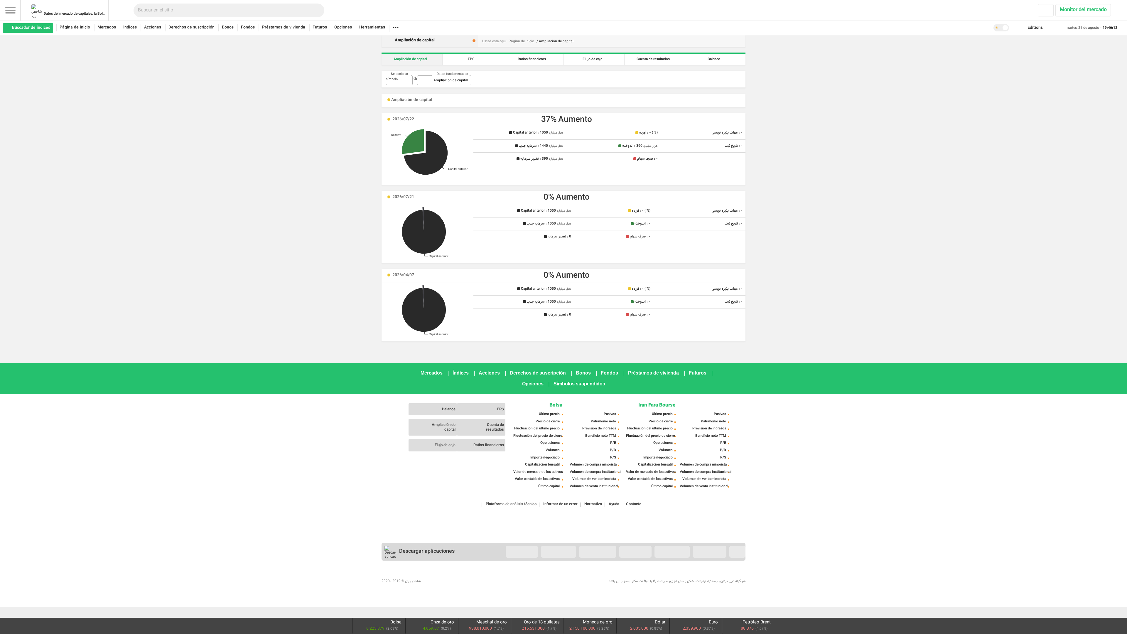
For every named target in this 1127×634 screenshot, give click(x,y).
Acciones (152, 27)
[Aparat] (465, 575)
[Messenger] (700, 575)
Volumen (553, 450)
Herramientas (372, 27)
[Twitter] (401, 575)
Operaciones (550, 443)
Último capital (549, 486)
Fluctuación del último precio (537, 428)
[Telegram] (491, 575)
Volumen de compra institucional (595, 472)
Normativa (593, 504)
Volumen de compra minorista (593, 464)
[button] (1035, 28)
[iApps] (635, 552)
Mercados (106, 27)
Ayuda (614, 504)
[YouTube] (452, 575)
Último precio (549, 414)
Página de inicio (75, 27)
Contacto (633, 504)
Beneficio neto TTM (600, 436)
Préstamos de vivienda (283, 27)
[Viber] (713, 575)
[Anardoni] (672, 552)
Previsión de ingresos (599, 428)
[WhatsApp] (739, 575)
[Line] (726, 575)
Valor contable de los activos (537, 479)
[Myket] (522, 552)
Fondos (248, 27)
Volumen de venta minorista (594, 479)
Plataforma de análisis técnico (511, 504)
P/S (613, 457)
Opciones (343, 27)
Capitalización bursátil (542, 464)
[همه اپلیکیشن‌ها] (737, 552)
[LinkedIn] (414, 575)
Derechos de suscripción (191, 27)
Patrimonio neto (603, 421)
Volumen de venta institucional (594, 486)
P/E (613, 443)
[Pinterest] (440, 575)
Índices (130, 27)
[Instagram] (427, 575)
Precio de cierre (548, 421)
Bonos (228, 27)
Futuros (320, 27)
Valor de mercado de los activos (538, 472)
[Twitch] (478, 575)
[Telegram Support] (687, 575)
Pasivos (610, 414)
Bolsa (555, 405)
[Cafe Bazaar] (558, 552)
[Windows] (709, 552)
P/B (613, 450)
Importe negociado (545, 457)
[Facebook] (388, 575)
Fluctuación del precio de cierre (537, 436)
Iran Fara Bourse (656, 405)
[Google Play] (597, 552)
